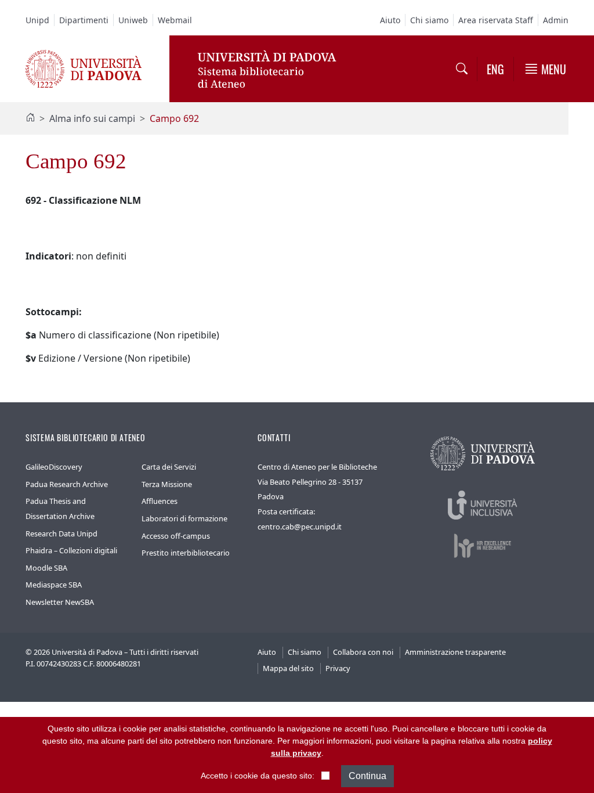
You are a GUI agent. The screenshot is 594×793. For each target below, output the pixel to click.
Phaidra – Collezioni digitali (71, 550)
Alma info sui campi (92, 118)
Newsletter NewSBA (60, 602)
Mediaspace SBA (54, 584)
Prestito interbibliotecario (186, 552)
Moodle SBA (46, 568)
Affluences (160, 501)
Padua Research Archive (67, 484)
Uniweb (133, 20)
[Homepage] (30, 118)
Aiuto (390, 20)
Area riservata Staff (495, 20)
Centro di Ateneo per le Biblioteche (317, 467)
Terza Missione (167, 484)
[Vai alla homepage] (84, 68)
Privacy (337, 668)
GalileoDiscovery (54, 467)
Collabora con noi (363, 652)
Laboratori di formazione (184, 518)
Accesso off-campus (176, 536)
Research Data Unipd (61, 533)
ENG (495, 69)
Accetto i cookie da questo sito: (257, 775)
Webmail (175, 20)
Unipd (37, 20)
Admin (555, 20)
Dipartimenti (83, 20)
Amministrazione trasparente (455, 652)
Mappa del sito (288, 668)
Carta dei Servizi (169, 467)
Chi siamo (429, 20)
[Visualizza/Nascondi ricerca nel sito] (462, 68)
